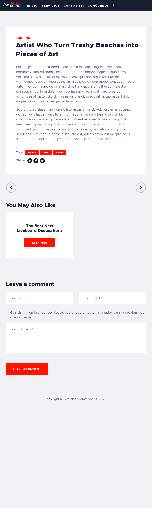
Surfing (23, 38)
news (32, 152)
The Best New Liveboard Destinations (39, 228)
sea (46, 152)
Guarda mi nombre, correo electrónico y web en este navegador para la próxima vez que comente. (77, 315)
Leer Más (39, 242)
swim (59, 152)
